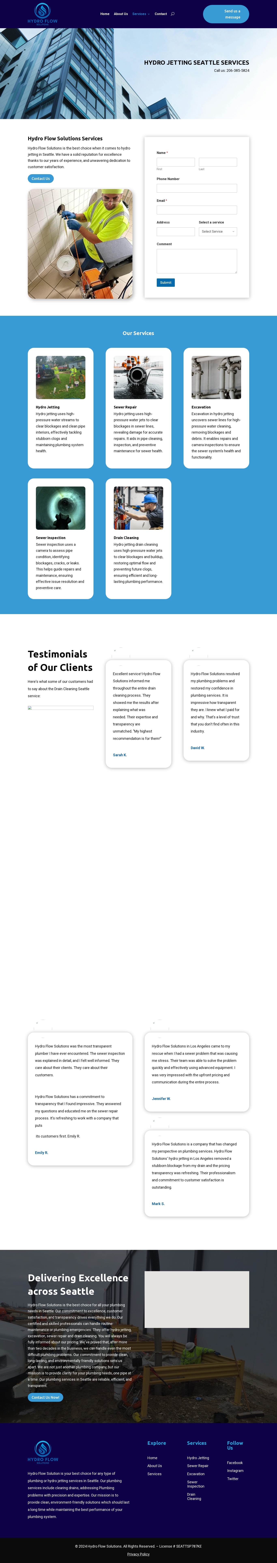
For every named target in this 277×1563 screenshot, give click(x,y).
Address (163, 222)
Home (105, 14)
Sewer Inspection (50, 538)
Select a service (211, 222)
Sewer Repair (125, 407)
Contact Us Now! (45, 1397)
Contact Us (41, 178)
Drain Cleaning (126, 538)
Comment (164, 244)
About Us (121, 14)
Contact (161, 14)
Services (139, 14)
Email (162, 201)
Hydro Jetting (48, 407)
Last (201, 169)
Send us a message (232, 14)
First (159, 169)
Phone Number (168, 179)
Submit (165, 282)
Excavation (201, 407)
